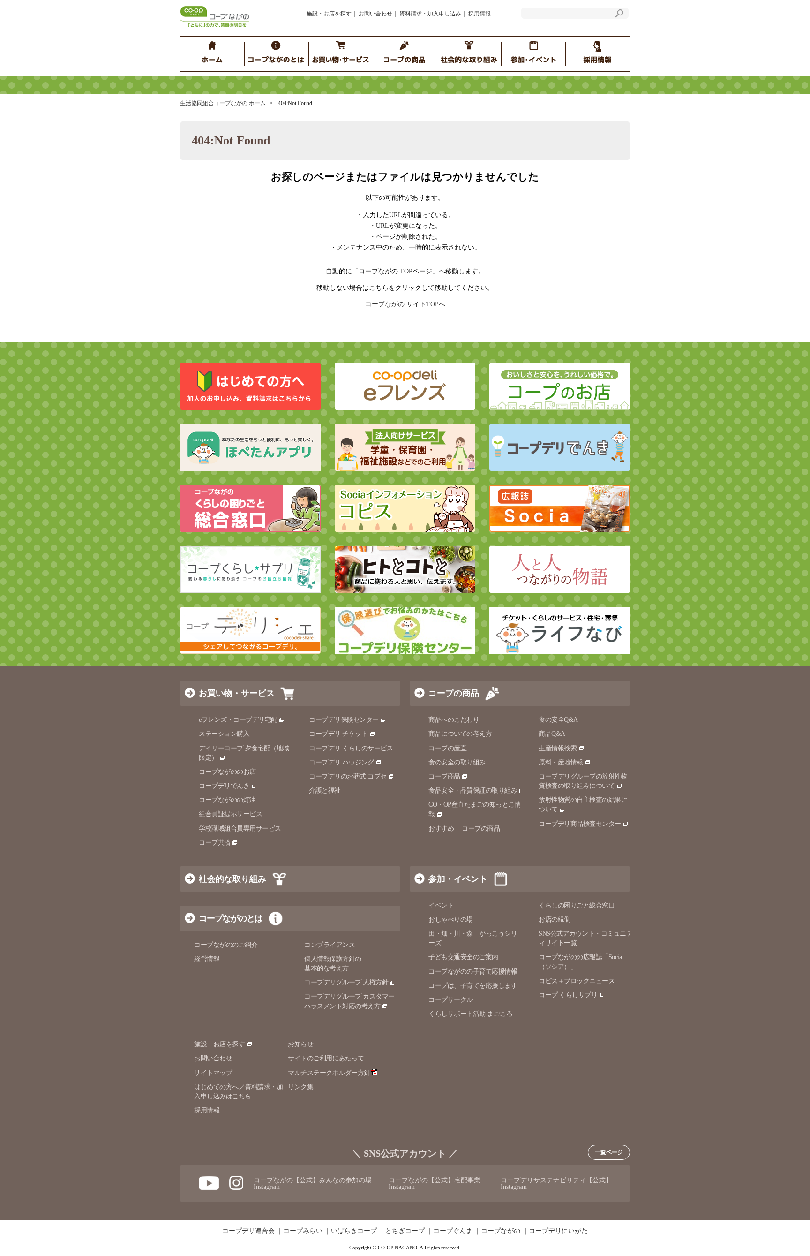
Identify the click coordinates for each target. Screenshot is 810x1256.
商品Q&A (552, 733)
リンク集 (300, 1086)
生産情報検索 (558, 748)
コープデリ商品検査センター (580, 823)
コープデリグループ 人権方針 (346, 982)
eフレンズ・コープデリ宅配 (238, 719)
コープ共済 (215, 842)
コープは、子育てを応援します (472, 985)
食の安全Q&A (558, 719)
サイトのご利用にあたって (326, 1058)
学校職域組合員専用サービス (240, 828)
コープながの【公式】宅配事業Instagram (434, 1183)
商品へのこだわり (453, 719)
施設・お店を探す (329, 13)
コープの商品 (453, 693)
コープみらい (302, 1231)
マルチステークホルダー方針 (329, 1072)
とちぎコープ (405, 1231)
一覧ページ (609, 1152)
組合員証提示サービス (230, 813)
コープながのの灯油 (227, 799)
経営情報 (206, 958)
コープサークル (450, 999)
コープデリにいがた (558, 1231)
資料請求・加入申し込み (430, 13)
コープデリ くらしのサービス (351, 748)
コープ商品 (444, 776)
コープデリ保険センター (344, 719)
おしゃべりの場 (450, 919)
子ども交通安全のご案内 (463, 957)
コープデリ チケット (338, 733)
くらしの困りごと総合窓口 (577, 905)
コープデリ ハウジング (341, 762)
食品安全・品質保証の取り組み (472, 790)
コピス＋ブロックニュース (577, 980)
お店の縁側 (554, 919)
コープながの (500, 1231)
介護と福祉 (325, 790)
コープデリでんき (224, 785)
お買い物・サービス (237, 693)
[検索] (619, 14)
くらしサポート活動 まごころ (470, 1013)
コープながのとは (230, 918)
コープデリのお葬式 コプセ (348, 776)
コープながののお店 (227, 771)
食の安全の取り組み (457, 762)
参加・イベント (458, 879)
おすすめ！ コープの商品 (464, 828)
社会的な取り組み (232, 879)
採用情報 (479, 13)
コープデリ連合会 (248, 1231)
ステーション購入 (224, 733)
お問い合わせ (375, 13)
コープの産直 (447, 748)
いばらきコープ (354, 1231)
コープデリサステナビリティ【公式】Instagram (556, 1183)
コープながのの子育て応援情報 (472, 971)
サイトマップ (213, 1072)
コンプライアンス (329, 944)
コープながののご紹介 (225, 944)
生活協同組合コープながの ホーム (223, 103)
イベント (441, 905)
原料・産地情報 (561, 762)
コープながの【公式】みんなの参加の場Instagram (313, 1183)
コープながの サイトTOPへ (405, 304)
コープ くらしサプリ (568, 995)
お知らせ (300, 1044)
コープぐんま (452, 1231)
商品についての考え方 (460, 733)
